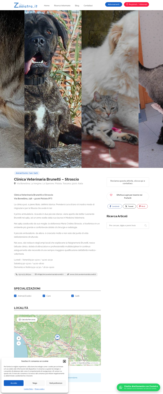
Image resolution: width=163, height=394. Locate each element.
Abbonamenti (113, 4)
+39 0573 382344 (24, 274)
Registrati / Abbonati (137, 4)
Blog (77, 5)
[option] (110, 89)
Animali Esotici (22, 173)
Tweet (130, 206)
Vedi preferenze (55, 383)
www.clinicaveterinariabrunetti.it (83, 274)
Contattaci (88, 5)
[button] (64, 361)
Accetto (14, 383)
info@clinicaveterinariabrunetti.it (50, 274)
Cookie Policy (28, 389)
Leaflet (73, 363)
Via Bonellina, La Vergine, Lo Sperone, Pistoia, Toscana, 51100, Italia (49, 183)
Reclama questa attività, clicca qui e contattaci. (127, 182)
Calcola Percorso (28, 320)
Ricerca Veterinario (62, 5)
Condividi (115, 206)
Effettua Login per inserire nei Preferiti (129, 196)
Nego (35, 383)
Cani (31, 173)
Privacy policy (40, 389)
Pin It (143, 206)
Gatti (35, 173)
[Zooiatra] (27, 5)
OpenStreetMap (84, 363)
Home (47, 5)
